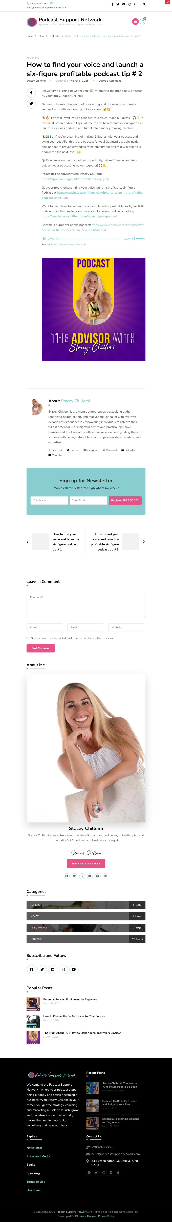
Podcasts (33, 58)
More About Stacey (86, 863)
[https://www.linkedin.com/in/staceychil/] (52, 969)
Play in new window (62, 244)
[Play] (44, 238)
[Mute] (133, 238)
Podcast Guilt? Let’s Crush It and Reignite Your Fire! (119, 1102)
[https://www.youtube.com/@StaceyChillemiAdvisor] (74, 969)
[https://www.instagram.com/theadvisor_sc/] (63, 969)
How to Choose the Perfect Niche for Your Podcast (74, 1016)
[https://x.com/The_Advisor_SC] (42, 969)
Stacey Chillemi (36, 81)
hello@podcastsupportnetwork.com (115, 1154)
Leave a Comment (110, 81)
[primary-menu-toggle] (135, 21)
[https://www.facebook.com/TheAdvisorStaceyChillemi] (31, 969)
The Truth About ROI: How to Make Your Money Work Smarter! (82, 1033)
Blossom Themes (86, 1216)
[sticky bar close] (167, 2)
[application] (94, 239)
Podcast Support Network (70, 19)
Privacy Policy (106, 1216)
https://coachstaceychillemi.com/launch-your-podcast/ (80, 216)
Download (80, 244)
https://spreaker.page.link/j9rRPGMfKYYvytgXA (75, 179)
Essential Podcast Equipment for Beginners (70, 999)
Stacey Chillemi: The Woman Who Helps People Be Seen (120, 1085)
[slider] (140, 239)
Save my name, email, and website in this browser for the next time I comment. (72, 638)
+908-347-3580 (102, 1147)
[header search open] (144, 4)
